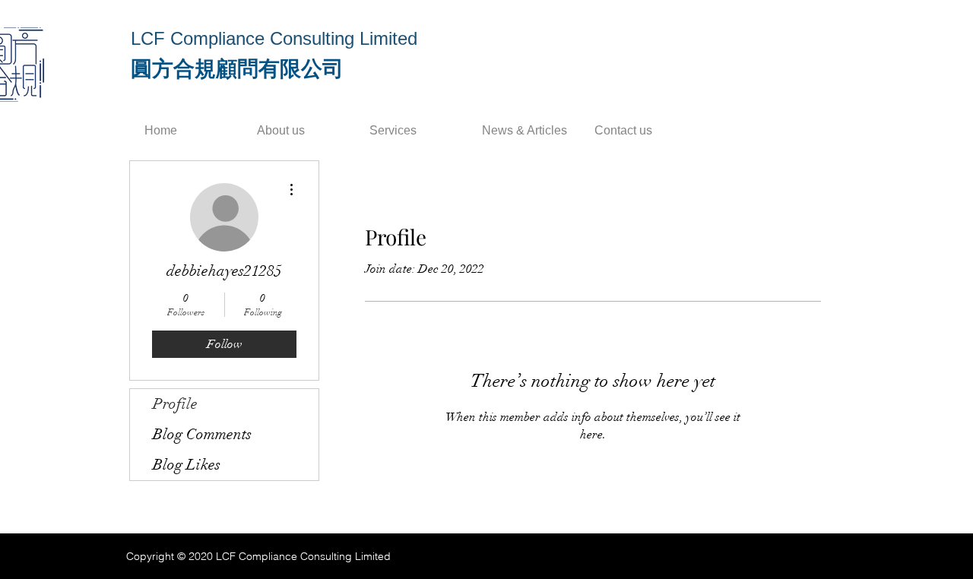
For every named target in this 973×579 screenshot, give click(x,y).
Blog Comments (202, 434)
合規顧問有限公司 (258, 69)
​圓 (141, 69)
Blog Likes (186, 464)
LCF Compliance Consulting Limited (274, 38)
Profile (175, 403)
